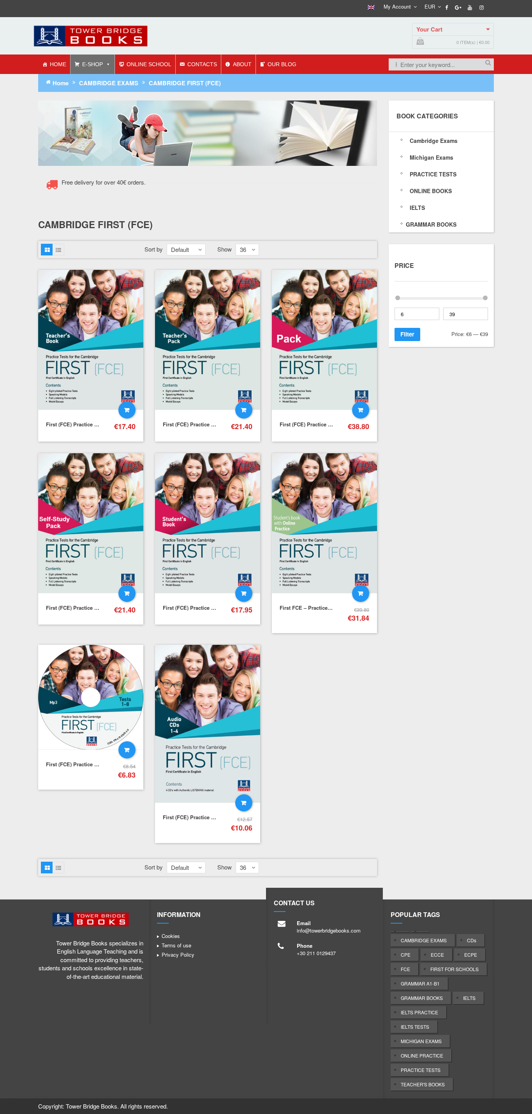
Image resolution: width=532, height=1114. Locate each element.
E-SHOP (92, 64)
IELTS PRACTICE (419, 1012)
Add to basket (127, 410)
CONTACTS (202, 64)
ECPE (470, 954)
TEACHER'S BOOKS (423, 1084)
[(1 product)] (400, 931)
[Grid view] (47, 249)
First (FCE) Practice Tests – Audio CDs (209, 817)
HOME (58, 64)
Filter (407, 334)
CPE (405, 954)
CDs (471, 940)
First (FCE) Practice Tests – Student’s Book (214, 607)
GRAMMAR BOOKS (422, 997)
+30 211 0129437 (316, 953)
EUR (430, 6)
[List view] (58, 249)
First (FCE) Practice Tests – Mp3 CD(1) (91, 764)
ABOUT (242, 64)
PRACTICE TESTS (420, 1069)
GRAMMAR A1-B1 (420, 983)
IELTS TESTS (415, 1026)
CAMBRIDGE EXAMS (108, 83)
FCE (405, 969)
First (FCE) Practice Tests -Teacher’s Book (96, 424)
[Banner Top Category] (207, 132)
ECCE (437, 954)
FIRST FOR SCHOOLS (454, 969)
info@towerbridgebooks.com (329, 930)
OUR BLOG (282, 64)
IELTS (469, 997)
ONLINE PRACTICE (422, 1055)
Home (61, 83)
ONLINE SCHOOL (149, 64)
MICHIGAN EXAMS (421, 1041)
